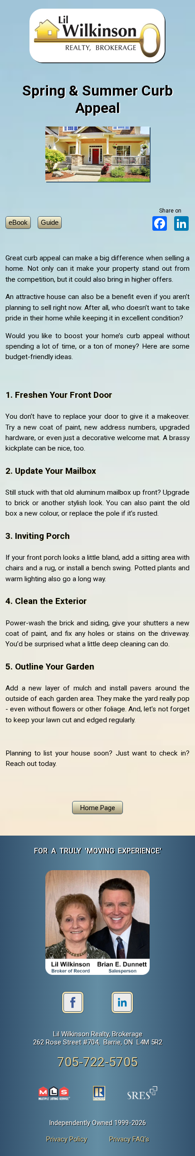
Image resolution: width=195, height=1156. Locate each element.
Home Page (97, 808)
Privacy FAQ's (129, 1139)
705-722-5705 (97, 1062)
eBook (18, 222)
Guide (49, 222)
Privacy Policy (66, 1139)
